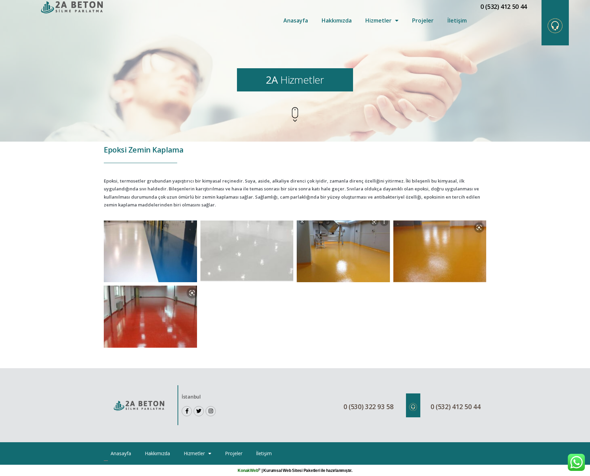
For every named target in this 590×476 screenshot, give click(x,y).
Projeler (423, 20)
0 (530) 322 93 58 (368, 406)
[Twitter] (199, 411)
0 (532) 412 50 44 (503, 6)
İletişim (457, 20)
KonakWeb (248, 470)
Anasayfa (295, 20)
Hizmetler (378, 20)
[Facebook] (187, 411)
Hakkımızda (337, 20)
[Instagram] (211, 411)
